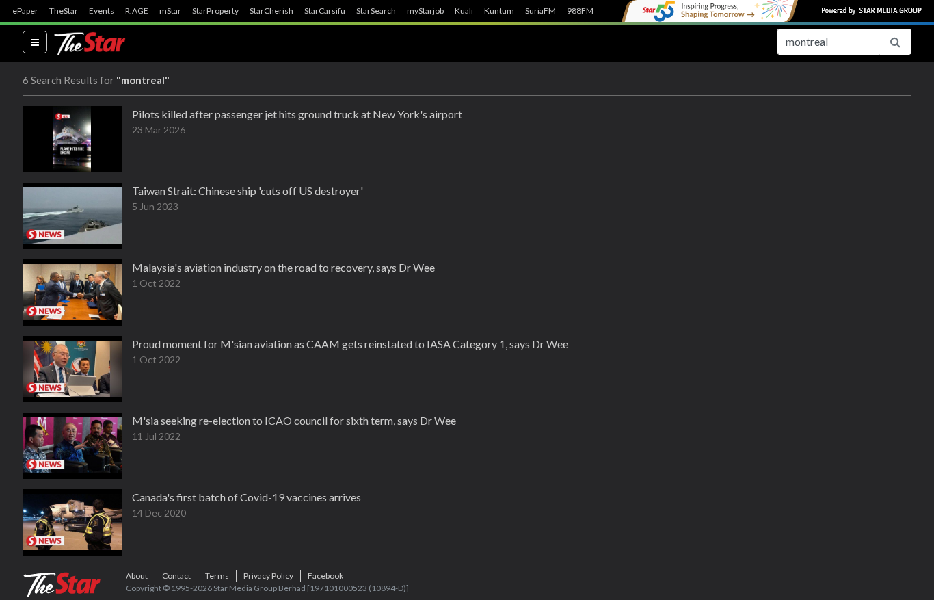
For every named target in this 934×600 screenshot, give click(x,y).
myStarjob (425, 11)
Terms (217, 576)
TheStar (63, 11)
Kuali (464, 11)
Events (101, 11)
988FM (580, 11)
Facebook (325, 576)
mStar (170, 11)
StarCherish (271, 11)
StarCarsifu (324, 11)
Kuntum (499, 11)
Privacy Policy (268, 576)
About (137, 576)
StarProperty (215, 11)
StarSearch (376, 11)
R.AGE (136, 11)
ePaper (25, 11)
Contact (176, 576)
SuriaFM (540, 11)
